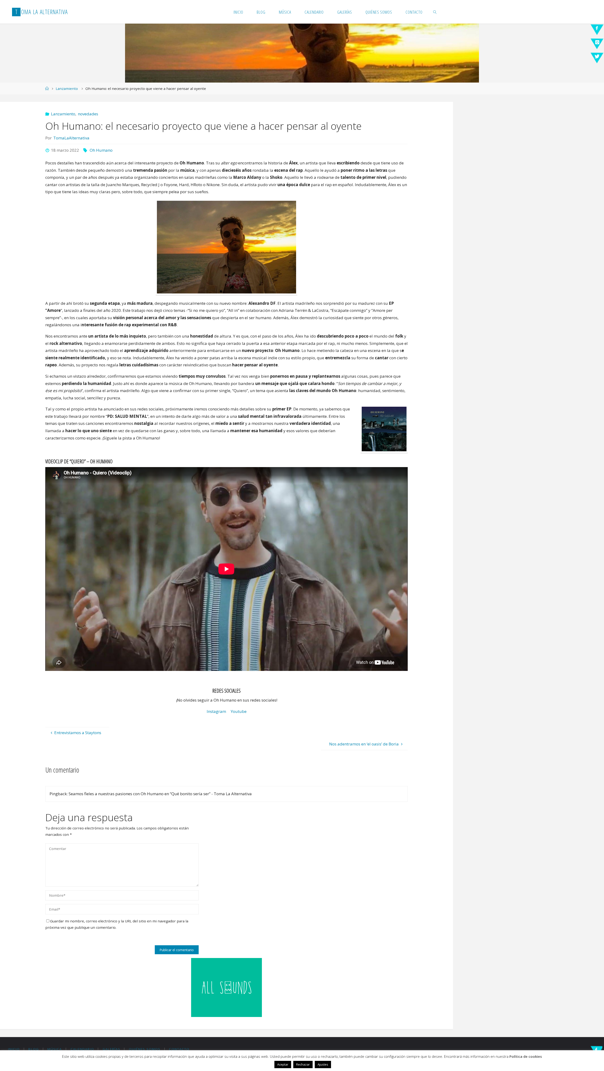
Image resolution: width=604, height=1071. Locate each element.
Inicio (14, 1049)
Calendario (82, 1049)
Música (54, 1049)
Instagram (216, 711)
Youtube (239, 711)
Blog (33, 1049)
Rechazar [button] (303, 1064)
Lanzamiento (67, 88)
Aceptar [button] (282, 1064)
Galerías (111, 1049)
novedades (88, 114)
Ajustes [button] (323, 1064)
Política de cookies (525, 1056)
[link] (435, 12)
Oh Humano (101, 150)
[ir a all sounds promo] (226, 987)
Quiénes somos (144, 1049)
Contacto (179, 1049)
